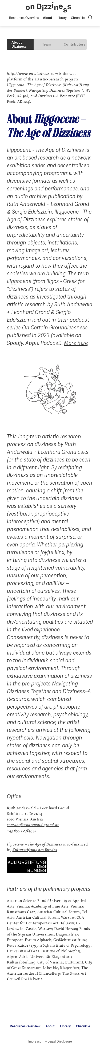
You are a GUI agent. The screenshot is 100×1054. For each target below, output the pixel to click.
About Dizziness (18, 44)
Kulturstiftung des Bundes (34, 850)
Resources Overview (24, 18)
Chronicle (78, 18)
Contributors (74, 44)
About (47, 18)
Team (46, 44)
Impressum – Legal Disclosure (50, 1041)
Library (62, 18)
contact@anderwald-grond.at (33, 825)
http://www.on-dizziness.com (32, 73)
